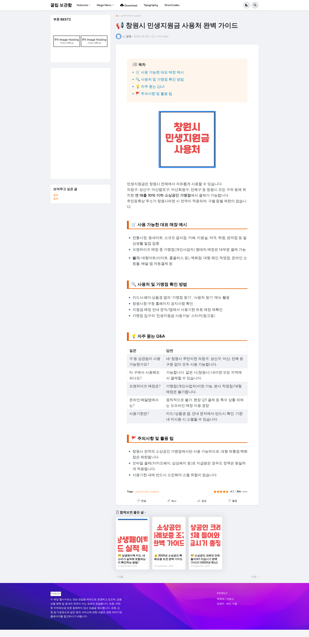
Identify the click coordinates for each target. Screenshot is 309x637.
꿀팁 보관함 (61, 4)
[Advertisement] (80, 121)
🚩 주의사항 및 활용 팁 (154, 93)
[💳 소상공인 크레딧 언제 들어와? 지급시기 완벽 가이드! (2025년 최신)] (205, 535)
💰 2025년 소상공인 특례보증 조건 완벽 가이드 (168, 557)
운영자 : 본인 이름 (227, 603)
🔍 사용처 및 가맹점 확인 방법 (160, 79)
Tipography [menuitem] (151, 5)
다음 (120, 576)
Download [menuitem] (130, 5)
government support (131, 16)
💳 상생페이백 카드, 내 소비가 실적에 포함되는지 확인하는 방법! (132, 559)
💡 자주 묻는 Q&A (150, 86)
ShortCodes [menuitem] (172, 5)
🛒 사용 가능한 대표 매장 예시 (160, 72)
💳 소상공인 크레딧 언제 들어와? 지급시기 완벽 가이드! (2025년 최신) (205, 559)
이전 (253, 576)
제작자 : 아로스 (225, 598)
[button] (246, 5)
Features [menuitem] (82, 5)
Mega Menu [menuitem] (104, 5)
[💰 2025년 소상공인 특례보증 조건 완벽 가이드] (169, 535)
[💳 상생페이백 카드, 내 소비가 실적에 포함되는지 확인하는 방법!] (133, 535)
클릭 (55, 195)
